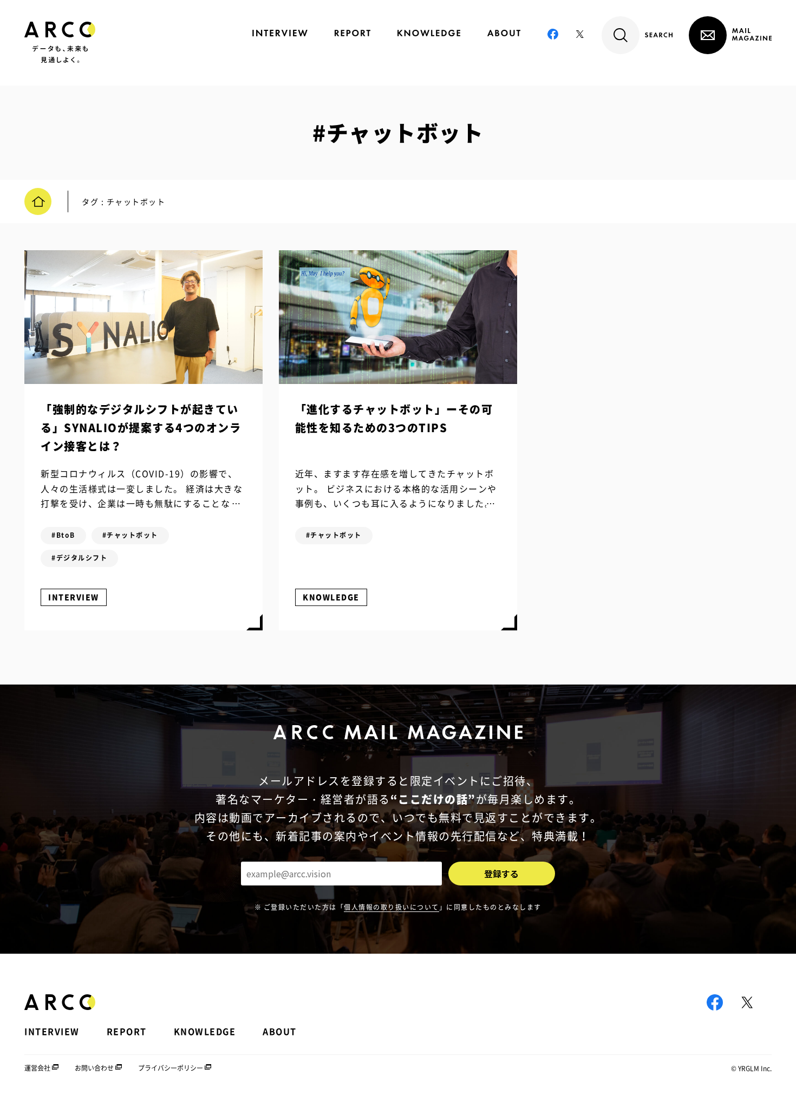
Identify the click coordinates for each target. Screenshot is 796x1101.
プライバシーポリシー (170, 1068)
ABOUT (280, 1031)
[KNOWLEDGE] (428, 33)
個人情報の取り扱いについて (391, 907)
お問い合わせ (94, 1068)
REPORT (127, 1031)
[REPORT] (352, 33)
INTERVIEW (73, 596)
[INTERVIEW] (280, 33)
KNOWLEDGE (331, 596)
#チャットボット (130, 535)
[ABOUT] (503, 33)
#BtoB (63, 535)
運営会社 (37, 1068)
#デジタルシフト (79, 558)
